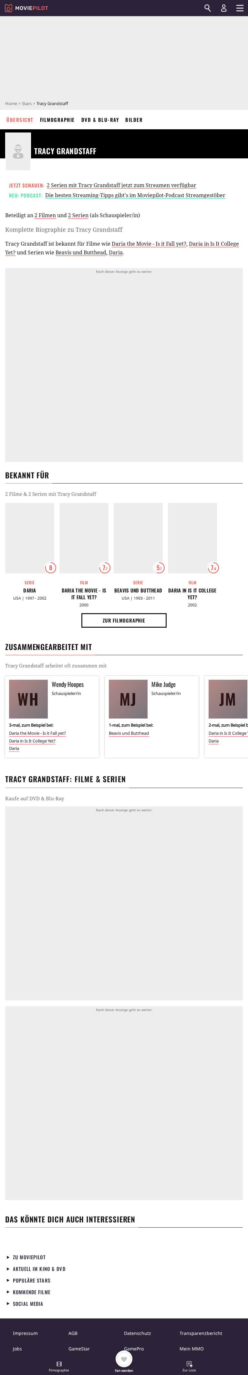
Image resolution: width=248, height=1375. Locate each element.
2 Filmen (45, 215)
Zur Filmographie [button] (124, 620)
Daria (116, 252)
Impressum (25, 1333)
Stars (27, 103)
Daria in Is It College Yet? (192, 594)
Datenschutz (137, 1333)
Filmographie (57, 119)
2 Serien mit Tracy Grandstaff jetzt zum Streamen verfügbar (121, 185)
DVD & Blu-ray (100, 119)
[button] (59, 1367)
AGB (73, 1333)
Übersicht (20, 119)
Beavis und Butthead (81, 252)
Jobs (17, 1349)
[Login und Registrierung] (224, 8)
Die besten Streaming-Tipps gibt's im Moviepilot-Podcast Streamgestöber (135, 195)
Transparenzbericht (201, 1333)
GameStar (79, 1349)
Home (11, 103)
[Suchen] (208, 8)
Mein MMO (192, 1349)
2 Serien (78, 215)
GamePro (134, 1349)
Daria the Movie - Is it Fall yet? (149, 243)
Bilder (134, 119)
